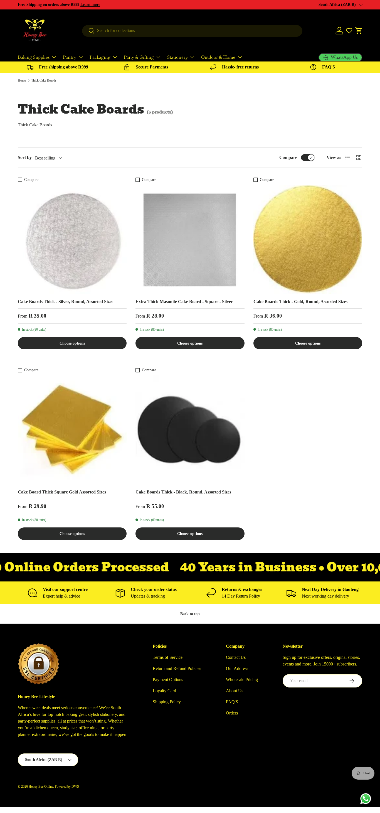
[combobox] (192, 30)
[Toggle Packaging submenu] (115, 57)
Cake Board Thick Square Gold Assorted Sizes (62, 492)
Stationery (177, 57)
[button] (359, 30)
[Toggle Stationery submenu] (192, 57)
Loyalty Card (164, 690)
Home (22, 80)
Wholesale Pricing (242, 679)
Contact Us (236, 657)
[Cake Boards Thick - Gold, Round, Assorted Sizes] (307, 239)
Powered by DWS (67, 787)
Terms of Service (167, 657)
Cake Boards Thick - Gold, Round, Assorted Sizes (300, 301)
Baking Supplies (34, 57)
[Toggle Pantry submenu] (80, 57)
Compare (288, 157)
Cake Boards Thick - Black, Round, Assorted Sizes (183, 492)
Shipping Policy (167, 701)
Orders (232, 713)
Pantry (69, 57)
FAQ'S (232, 701)
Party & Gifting (139, 57)
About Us (234, 690)
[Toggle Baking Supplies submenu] (54, 57)
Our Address (237, 668)
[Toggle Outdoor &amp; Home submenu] (239, 57)
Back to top (190, 613)
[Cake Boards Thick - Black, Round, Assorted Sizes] (189, 429)
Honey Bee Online (41, 787)
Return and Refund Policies (177, 668)
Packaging (100, 57)
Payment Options (168, 679)
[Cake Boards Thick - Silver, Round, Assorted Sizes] (72, 239)
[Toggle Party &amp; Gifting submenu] (158, 57)
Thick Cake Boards (43, 80)
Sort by (25, 157)
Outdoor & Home (218, 57)
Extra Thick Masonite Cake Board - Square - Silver (184, 301)
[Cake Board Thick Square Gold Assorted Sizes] (72, 429)
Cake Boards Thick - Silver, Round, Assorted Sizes (65, 301)
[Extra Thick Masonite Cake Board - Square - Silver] (189, 239)
